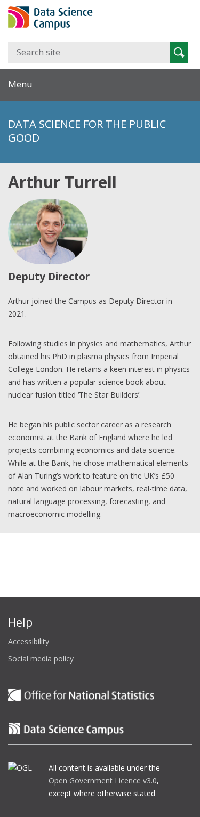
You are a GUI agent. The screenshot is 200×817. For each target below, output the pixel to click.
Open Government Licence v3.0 (103, 780)
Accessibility (28, 641)
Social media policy (41, 658)
